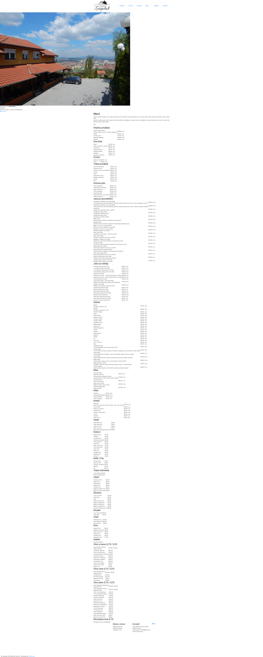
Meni (147, 5)
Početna (122, 5)
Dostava (139, 5)
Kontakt (165, 5)
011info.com (32, 656)
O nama (130, 5)
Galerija (156, 5)
